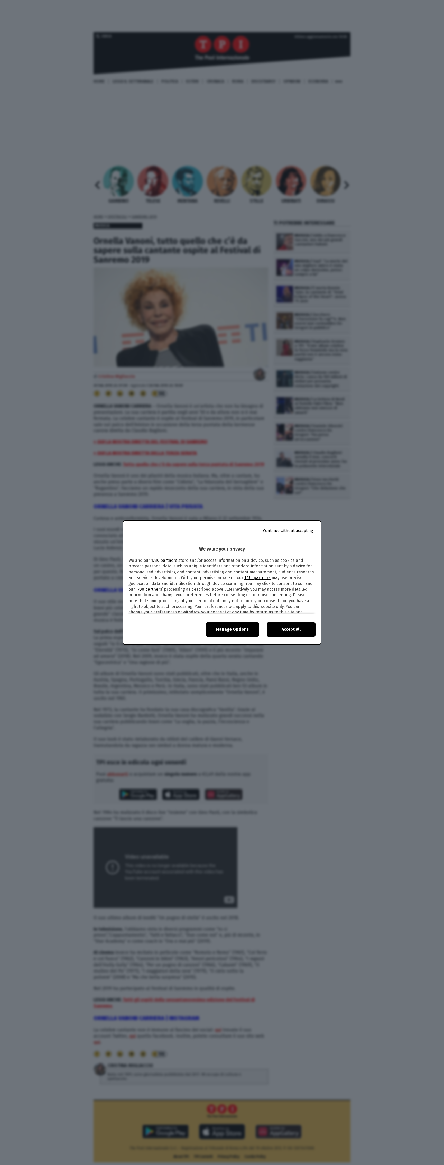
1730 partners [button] (164, 560)
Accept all (291, 629)
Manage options (232, 629)
